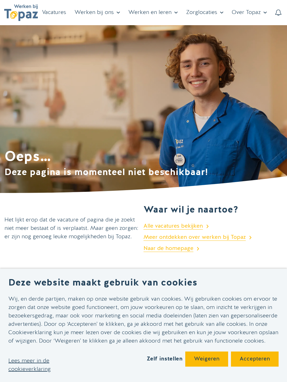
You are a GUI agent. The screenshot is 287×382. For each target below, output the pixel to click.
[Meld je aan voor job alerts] (278, 13)
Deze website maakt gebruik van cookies (102, 283)
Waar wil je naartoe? (191, 210)
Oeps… (27, 157)
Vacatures (54, 13)
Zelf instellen (164, 359)
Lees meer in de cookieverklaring (29, 365)
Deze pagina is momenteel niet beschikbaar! (106, 173)
